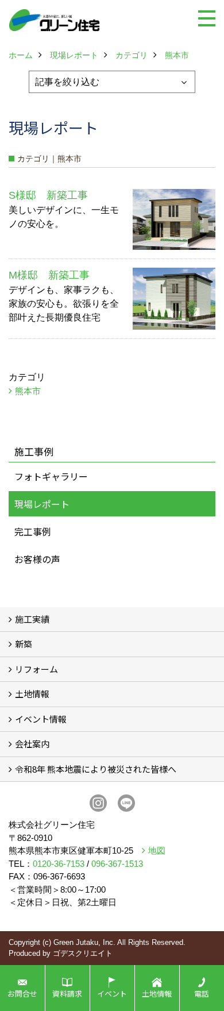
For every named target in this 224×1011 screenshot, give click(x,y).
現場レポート (41, 504)
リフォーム (36, 669)
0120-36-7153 (58, 864)
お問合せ (22, 993)
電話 (201, 993)
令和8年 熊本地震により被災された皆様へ (95, 769)
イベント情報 (41, 719)
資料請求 (67, 993)
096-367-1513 (117, 864)
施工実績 (32, 619)
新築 (23, 644)
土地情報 (32, 694)
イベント (112, 993)
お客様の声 (37, 559)
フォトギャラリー (51, 476)
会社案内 (32, 744)
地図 (156, 850)
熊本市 (28, 391)
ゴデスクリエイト (83, 953)
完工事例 (32, 531)
